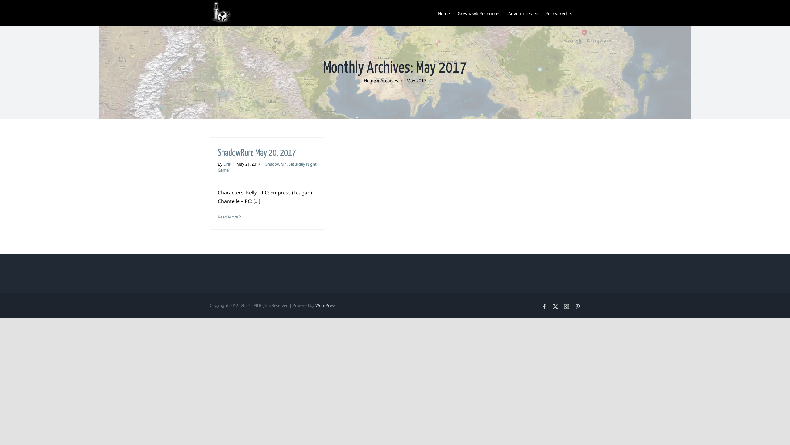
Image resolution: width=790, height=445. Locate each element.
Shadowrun (276, 164)
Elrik (227, 164)
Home (370, 80)
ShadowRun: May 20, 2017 (257, 153)
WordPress (325, 305)
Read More (228, 217)
